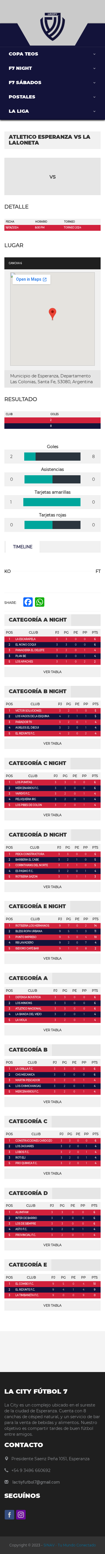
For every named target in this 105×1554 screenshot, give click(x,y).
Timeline (22, 546)
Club (33, 632)
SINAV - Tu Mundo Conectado (69, 1545)
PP (85, 632)
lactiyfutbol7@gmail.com (36, 1482)
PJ (57, 632)
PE (76, 632)
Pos (9, 632)
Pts (95, 632)
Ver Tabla (52, 672)
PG (66, 632)
